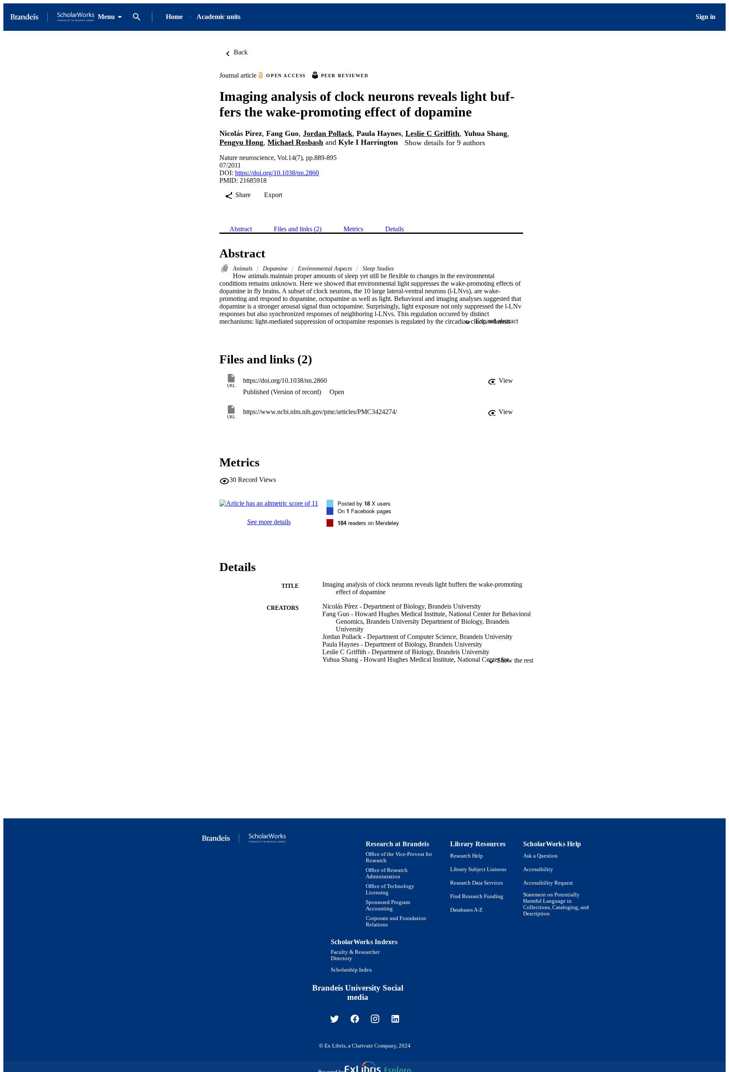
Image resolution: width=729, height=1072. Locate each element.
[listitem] (334, 1019)
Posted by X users (364, 503)
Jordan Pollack (327, 133)
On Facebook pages (365, 511)
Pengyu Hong (241, 142)
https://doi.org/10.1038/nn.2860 (277, 172)
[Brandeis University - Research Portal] (52, 17)
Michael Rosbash (295, 142)
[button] (500, 380)
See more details (269, 521)
